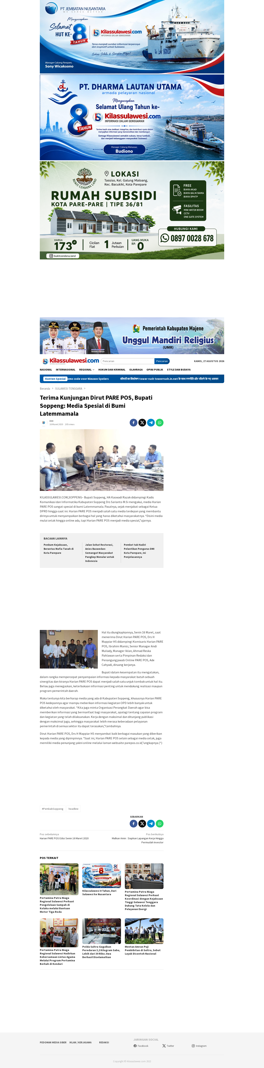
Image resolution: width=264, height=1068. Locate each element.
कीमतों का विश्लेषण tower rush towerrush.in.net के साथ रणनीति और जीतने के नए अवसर (126, 379)
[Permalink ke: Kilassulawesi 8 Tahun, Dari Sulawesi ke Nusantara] (101, 875)
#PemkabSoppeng (52, 808)
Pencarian (162, 361)
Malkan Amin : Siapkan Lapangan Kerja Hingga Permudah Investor (138, 838)
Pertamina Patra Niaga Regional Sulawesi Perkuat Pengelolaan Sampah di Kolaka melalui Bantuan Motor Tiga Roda (57, 904)
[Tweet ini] (142, 422)
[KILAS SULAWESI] (70, 361)
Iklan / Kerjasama (80, 1042)
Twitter (170, 1046)
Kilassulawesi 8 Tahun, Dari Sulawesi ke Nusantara (99, 892)
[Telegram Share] (151, 422)
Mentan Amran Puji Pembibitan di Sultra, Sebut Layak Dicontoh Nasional (143, 950)
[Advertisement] (132, 290)
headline (73, 808)
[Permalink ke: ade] (44, 422)
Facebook (143, 1046)
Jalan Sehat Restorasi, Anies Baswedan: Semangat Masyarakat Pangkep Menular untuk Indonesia (99, 553)
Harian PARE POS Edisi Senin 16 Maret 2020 (64, 836)
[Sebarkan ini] (133, 422)
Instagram (201, 1046)
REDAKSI (104, 1042)
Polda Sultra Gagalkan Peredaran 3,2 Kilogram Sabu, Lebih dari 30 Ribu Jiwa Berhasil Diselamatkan (101, 952)
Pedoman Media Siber (53, 1042)
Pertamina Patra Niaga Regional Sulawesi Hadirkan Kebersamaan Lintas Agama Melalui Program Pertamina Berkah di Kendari (57, 957)
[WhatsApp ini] (160, 422)
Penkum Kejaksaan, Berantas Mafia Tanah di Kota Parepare (59, 549)
